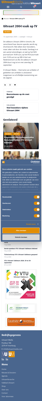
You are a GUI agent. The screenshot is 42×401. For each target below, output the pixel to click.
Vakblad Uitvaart (8, 383)
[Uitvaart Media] (21, 2)
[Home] (2, 19)
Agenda (4, 376)
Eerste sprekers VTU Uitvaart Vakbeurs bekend (20, 249)
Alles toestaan (21, 230)
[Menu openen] (8, 7)
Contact (5, 393)
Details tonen (31, 224)
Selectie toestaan (21, 237)
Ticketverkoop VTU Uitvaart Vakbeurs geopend (20, 255)
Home (4, 369)
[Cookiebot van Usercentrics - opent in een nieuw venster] (31, 162)
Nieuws (16, 134)
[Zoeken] (21, 7)
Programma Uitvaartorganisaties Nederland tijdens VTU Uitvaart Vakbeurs (19, 140)
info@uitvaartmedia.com (12, 349)
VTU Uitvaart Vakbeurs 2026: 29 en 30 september (17, 262)
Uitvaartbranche (8, 379)
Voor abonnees (7, 396)
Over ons (5, 390)
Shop (4, 386)
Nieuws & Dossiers (9, 373)
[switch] (37, 203)
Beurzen (6, 18)
